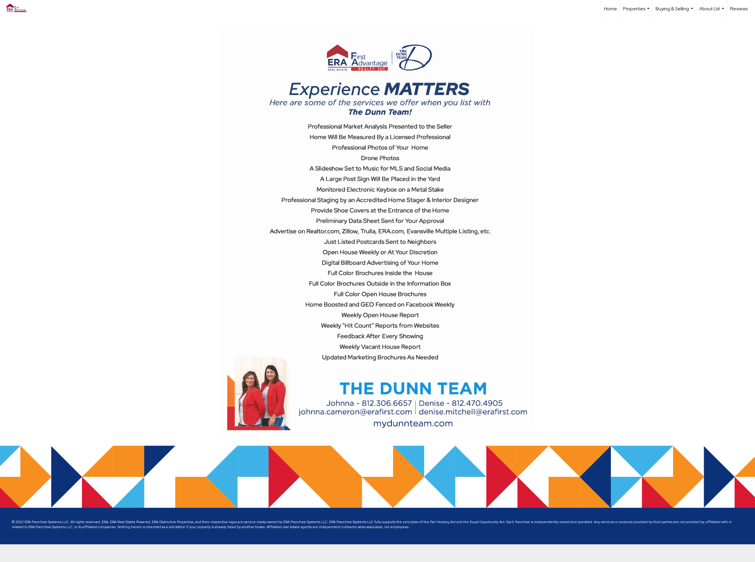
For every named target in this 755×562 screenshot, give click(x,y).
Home (610, 9)
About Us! (712, 12)
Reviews (739, 9)
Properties (637, 12)
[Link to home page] (19, 8)
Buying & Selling (675, 12)
